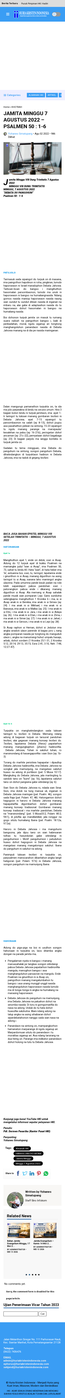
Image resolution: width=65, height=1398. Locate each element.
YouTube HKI (34, 1119)
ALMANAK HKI (36, 95)
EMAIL (7, 1357)
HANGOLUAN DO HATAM (28, 1153)
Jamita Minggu (23, 1158)
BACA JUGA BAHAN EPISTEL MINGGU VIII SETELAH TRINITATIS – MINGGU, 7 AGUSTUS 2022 (29, 537)
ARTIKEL (52, 95)
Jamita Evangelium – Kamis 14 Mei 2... (43, 1242)
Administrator (17, 1249)
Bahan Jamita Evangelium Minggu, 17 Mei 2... (18, 1243)
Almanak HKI (22, 1148)
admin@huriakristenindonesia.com (24, 1360)
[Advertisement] (32, 55)
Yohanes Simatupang (20, 133)
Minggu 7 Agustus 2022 (28, 1163)
